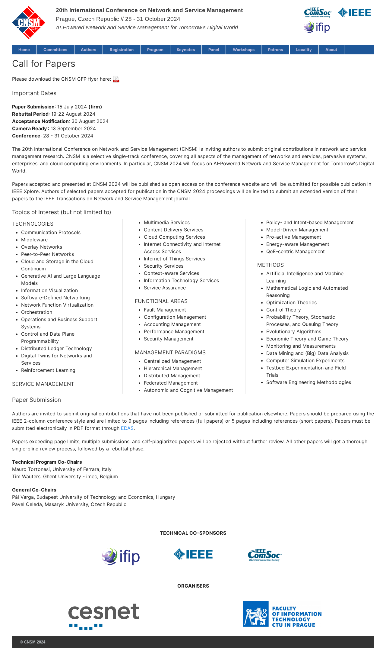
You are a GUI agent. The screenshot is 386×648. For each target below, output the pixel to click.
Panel (213, 49)
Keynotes (186, 49)
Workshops (244, 49)
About (331, 49)
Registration (122, 49)
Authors (88, 49)
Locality (304, 49)
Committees (55, 49)
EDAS (127, 428)
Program (155, 49)
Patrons (275, 49)
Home (24, 49)
